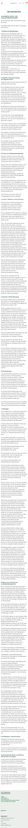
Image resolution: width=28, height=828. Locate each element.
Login (2, 796)
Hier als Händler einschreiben (8, 801)
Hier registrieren (5, 799)
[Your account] (23, 3)
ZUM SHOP (4, 797)
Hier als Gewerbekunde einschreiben (10, 800)
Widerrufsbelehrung (6, 825)
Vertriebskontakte (5, 819)
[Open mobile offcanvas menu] (2, 3)
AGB (2, 821)
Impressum (3, 823)
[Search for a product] (20, 3)
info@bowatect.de (9, 818)
